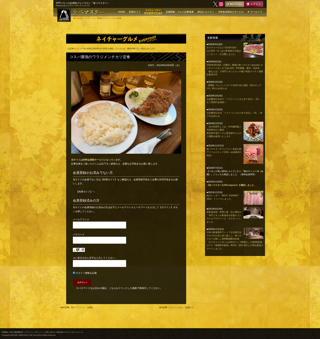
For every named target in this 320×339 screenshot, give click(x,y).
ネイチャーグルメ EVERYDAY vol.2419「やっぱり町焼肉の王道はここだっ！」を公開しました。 (224, 50)
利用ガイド (135, 11)
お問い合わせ (50, 332)
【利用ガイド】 (109, 179)
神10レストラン (206, 11)
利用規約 (5, 332)
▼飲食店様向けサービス (231, 11)
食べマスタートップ (81, 18)
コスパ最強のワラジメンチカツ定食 (100, 57)
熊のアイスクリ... (79, 307)
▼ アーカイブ (254, 11)
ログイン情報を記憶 (86, 273)
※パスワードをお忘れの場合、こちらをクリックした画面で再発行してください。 (119, 288)
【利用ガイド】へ (85, 191)
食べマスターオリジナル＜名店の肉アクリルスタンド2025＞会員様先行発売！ (224, 152)
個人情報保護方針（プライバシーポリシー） (26, 332)
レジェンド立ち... (177, 307)
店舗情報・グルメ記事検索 (180, 11)
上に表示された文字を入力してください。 (95, 257)
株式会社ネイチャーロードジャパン (70, 332)
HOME (121, 11)
